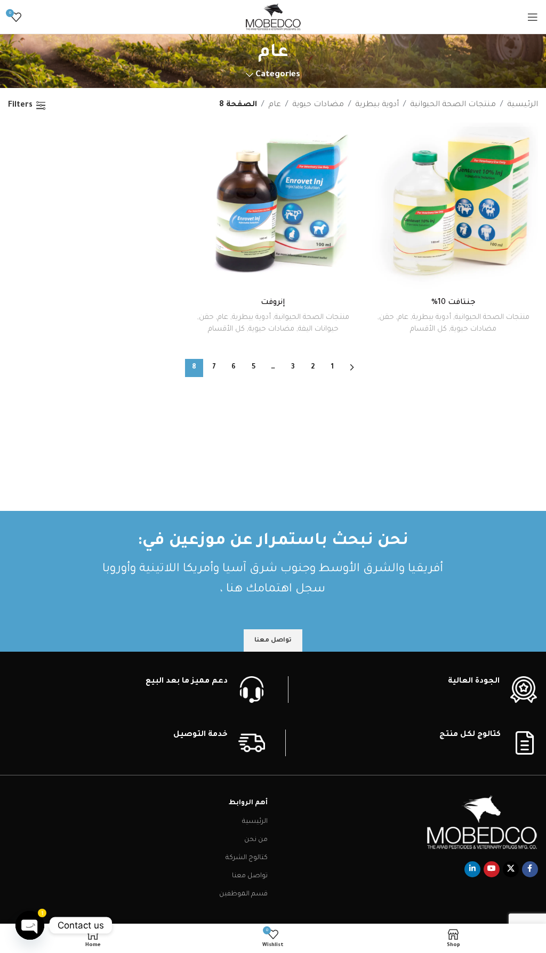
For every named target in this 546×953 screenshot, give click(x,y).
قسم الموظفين (243, 894)
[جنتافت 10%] (453, 207)
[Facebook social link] (530, 869)
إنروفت (273, 303)
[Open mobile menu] (532, 17)
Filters (20, 105)
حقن (386, 318)
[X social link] (511, 869)
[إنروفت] (273, 207)
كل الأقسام (428, 329)
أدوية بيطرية (377, 105)
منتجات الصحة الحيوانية (453, 105)
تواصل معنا (250, 876)
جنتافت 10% (453, 303)
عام (274, 105)
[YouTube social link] (492, 869)
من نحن (256, 840)
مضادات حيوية (318, 105)
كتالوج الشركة (247, 858)
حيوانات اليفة (318, 329)
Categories (277, 74)
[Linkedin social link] (472, 869)
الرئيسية (522, 105)
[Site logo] (273, 17)
